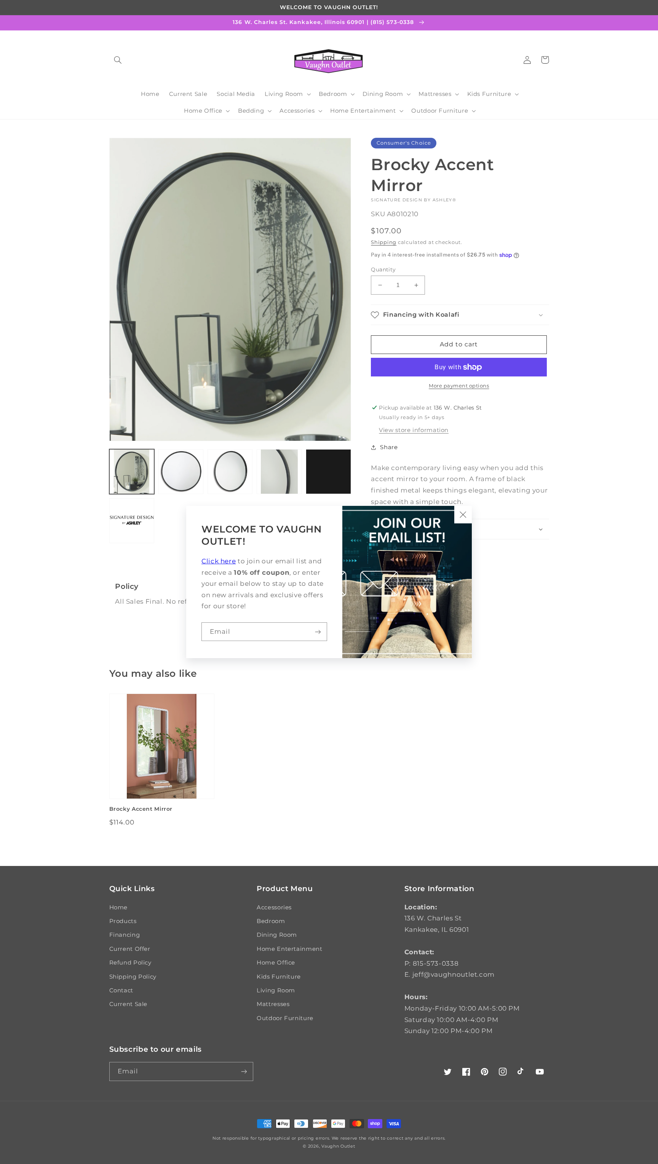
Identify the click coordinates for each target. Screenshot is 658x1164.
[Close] (463, 514)
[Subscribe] (318, 631)
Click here (218, 561)
